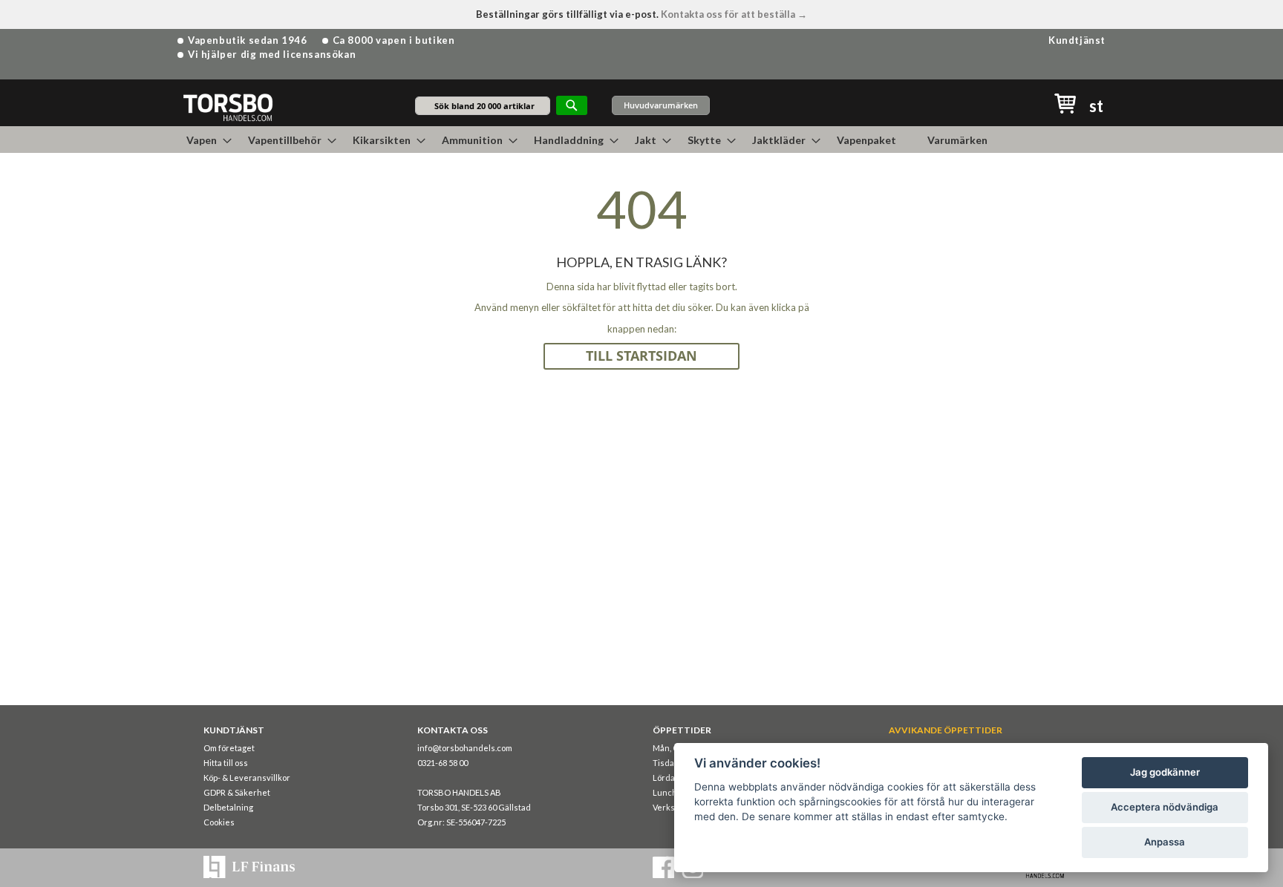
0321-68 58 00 (442, 762)
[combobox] (482, 105)
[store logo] (227, 106)
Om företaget (229, 748)
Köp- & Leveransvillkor (246, 777)
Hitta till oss (225, 762)
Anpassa (1164, 842)
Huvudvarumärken (661, 105)
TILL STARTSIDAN (641, 356)
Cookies (219, 822)
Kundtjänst (1077, 40)
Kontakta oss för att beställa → (734, 14)
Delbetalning (228, 807)
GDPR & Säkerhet (236, 792)
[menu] (641, 139)
